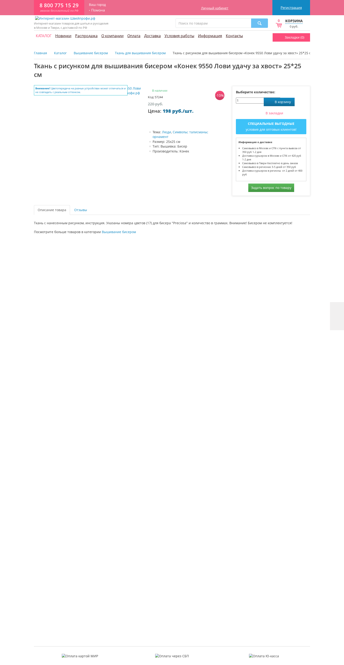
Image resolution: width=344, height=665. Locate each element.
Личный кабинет (214, 8)
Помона (98, 10)
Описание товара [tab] (52, 210)
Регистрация (291, 7)
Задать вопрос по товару (271, 187)
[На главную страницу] (65, 18)
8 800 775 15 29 (59, 5)
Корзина (294, 20)
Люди (166, 132)
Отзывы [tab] (80, 210)
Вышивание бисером (119, 232)
